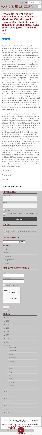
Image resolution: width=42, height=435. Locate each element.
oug (21, 186)
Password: (6, 278)
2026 (7, 317)
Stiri (12, 33)
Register (5, 309)
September (12, 358)
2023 (7, 328)
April (10, 375)
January (11, 386)
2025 (7, 321)
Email (5, 202)
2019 (7, 342)
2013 (7, 405)
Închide (5, 424)
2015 (7, 398)
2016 (7, 395)
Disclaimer (23, 420)
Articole (6, 253)
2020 (7, 338)
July (10, 365)
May (10, 372)
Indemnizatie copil (13, 186)
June (10, 368)
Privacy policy (33, 420)
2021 (7, 335)
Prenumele (7, 195)
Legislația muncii (9, 228)
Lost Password (7, 310)
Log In (6, 307)
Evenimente (8, 256)
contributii (5, 186)
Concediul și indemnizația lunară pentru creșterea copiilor (20, 232)
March (11, 379)
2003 (7, 412)
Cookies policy (21, 422)
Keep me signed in (11, 285)
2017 (7, 391)
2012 (7, 409)
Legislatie (7, 263)
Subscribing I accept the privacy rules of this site (20, 214)
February (12, 382)
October (11, 354)
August (11, 361)
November (12, 350)
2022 (7, 331)
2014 (7, 402)
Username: (6, 273)
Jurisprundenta (9, 260)
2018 (8, 346)
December (12, 347)
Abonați (8, 210)
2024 (7, 324)
